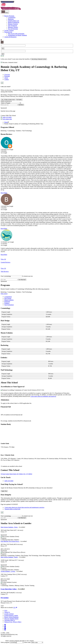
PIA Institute (5, 597)
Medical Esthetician (13, 22)
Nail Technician (12, 25)
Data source (4, 293)
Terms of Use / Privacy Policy (12, 622)
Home (6, 122)
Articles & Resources (10, 37)
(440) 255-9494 (7, 117)
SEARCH (20, 104)
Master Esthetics (9, 300)
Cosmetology (12, 17)
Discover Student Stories (11, 618)
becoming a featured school (39, 59)
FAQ (5, 610)
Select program (5, 642)
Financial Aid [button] (8, 32)
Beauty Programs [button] (9, 16)
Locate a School (9, 30)
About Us (7, 612)
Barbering (11, 19)
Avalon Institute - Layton (8, 571)
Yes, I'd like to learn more (8, 99)
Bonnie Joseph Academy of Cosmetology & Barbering (34, 66)
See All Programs (13, 29)
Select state (27, 642)
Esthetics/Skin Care (13, 20)
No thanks (19, 99)
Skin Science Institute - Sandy (9, 557)
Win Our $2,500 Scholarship (16, 33)
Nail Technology (9, 305)
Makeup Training (13, 24)
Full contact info (7, 119)
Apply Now (4, 491)
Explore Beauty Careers (11, 615)
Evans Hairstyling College (9, 589)
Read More (4, 193)
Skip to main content (7, 2)
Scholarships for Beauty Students (17, 35)
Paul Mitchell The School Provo (10, 541)
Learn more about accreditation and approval (43, 396)
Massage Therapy (13, 27)
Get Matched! (22, 279)
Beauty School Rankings (11, 617)
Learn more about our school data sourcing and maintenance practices (24, 507)
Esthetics (6, 303)
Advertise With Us (9, 620)
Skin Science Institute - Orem (9, 527)
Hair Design (7, 298)
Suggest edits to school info (12, 509)
